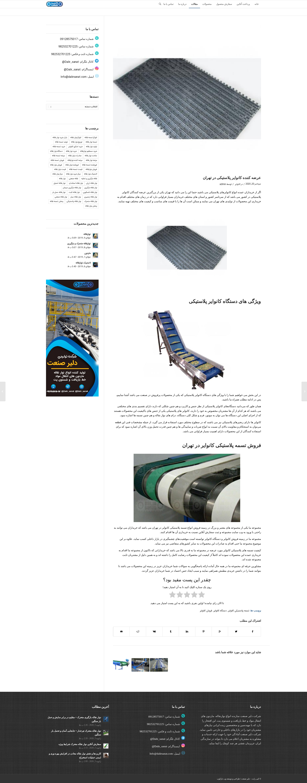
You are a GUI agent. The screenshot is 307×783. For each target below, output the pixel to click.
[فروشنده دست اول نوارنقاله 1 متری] (304, 391)
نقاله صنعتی (73, 178)
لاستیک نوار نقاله (90, 174)
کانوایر (237, 184)
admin (223, 184)
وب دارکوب (221, 779)
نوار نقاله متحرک (90, 201)
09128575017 (69, 39)
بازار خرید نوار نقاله (60, 137)
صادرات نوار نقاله (74, 155)
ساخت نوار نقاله (91, 155)
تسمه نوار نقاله (91, 142)
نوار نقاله (62, 178)
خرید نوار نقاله (71, 151)
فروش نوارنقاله (91, 169)
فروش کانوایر (206, 611)
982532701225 (68, 46)
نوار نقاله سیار (75, 197)
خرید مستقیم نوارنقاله (88, 151)
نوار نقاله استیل (59, 183)
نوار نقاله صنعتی (61, 197)
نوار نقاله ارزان (91, 183)
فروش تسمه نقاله (57, 160)
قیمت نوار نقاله (60, 169)
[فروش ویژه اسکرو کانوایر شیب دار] (140, 665)
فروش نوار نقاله (56, 165)
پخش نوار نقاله (91, 206)
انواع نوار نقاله (75, 137)
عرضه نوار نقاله (91, 160)
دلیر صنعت (245, 779)
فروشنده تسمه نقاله (89, 165)
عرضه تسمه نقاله (58, 155)
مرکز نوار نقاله (57, 174)
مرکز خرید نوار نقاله (73, 174)
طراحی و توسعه (233, 779)
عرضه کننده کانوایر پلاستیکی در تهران (232, 178)
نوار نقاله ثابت (74, 192)
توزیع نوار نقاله (76, 142)
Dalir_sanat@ (70, 62)
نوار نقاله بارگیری (90, 187)
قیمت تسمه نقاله (75, 169)
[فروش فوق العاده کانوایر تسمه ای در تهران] (122, 664)
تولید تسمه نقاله (61, 142)
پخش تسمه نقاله (56, 201)
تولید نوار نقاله (91, 146)
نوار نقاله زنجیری (90, 197)
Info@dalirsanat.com (74, 77)
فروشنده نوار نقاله (72, 165)
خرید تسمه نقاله (59, 146)
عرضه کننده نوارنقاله (75, 160)
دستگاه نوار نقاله (56, 151)
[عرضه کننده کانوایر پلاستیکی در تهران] (187, 99)
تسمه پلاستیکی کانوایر (238, 611)
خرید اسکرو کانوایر (75, 146)
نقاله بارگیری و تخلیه (89, 178)
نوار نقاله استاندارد (76, 183)
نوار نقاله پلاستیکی (74, 201)
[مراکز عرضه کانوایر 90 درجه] (159, 665)
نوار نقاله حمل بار (58, 192)
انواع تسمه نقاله (91, 137)
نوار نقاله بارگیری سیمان (72, 187)
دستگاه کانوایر (220, 611)
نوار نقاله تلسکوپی (90, 192)
